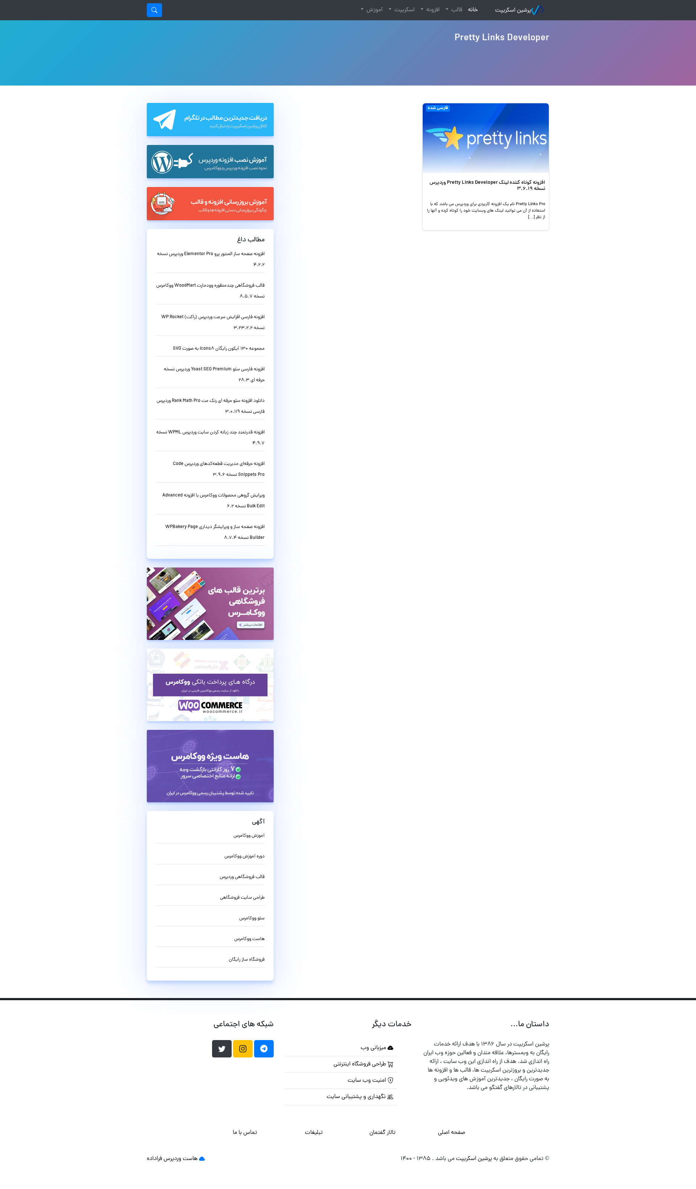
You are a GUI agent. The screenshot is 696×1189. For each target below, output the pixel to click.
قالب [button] (456, 10)
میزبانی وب (374, 1048)
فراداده (154, 1159)
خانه (471, 9)
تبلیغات (314, 1132)
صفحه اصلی (451, 1132)
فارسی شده (438, 108)
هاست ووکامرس (249, 939)
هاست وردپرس (180, 1159)
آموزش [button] (374, 10)
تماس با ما (245, 1132)
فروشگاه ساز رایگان (247, 959)
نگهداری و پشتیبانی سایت (357, 1097)
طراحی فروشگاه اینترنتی (361, 1064)
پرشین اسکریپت (513, 10)
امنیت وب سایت (368, 1080)
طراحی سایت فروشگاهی (242, 897)
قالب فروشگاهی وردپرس (242, 877)
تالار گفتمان (382, 1132)
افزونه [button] (432, 10)
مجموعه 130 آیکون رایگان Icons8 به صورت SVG (219, 348)
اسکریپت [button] (404, 10)
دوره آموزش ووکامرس (244, 856)
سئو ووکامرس (252, 918)
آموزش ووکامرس (249, 835)
